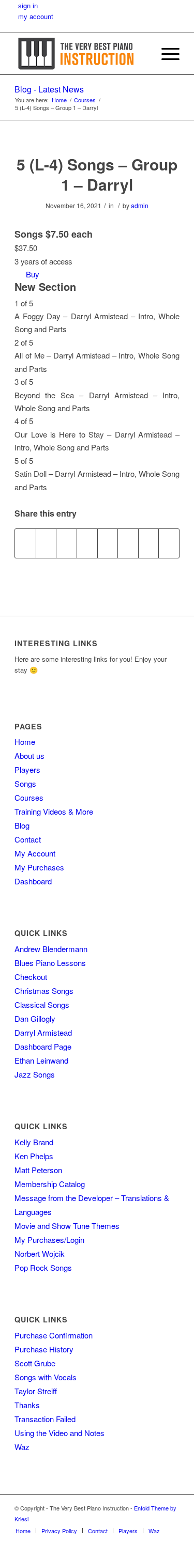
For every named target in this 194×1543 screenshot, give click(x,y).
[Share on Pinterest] (66, 543)
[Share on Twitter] (46, 543)
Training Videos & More (53, 811)
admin (139, 205)
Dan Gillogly (34, 1018)
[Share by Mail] (169, 543)
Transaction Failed (45, 1418)
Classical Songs (41, 1004)
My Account (34, 853)
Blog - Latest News (49, 89)
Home (24, 741)
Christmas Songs (43, 990)
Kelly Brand (33, 1141)
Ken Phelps (33, 1155)
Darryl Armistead (43, 1032)
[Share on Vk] (128, 543)
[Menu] (165, 53)
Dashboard (33, 881)
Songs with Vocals (45, 1376)
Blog (21, 825)
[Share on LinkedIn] (87, 543)
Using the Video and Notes (59, 1432)
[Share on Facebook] (25, 543)
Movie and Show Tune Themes (67, 1225)
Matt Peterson (38, 1169)
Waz (21, 1446)
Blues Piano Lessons (50, 962)
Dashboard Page (42, 1046)
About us (29, 755)
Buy (32, 274)
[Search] (141, 53)
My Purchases (39, 867)
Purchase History (43, 1349)
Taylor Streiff (35, 1390)
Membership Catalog (49, 1183)
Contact (27, 839)
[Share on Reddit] (149, 543)
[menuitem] (141, 53)
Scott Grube (34, 1363)
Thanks (27, 1404)
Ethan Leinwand (41, 1060)
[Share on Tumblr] (108, 543)
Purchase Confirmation (53, 1335)
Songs (25, 783)
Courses (28, 797)
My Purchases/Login (49, 1239)
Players (27, 769)
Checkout (30, 976)
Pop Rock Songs (43, 1267)
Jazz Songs (34, 1074)
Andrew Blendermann (50, 948)
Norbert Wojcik (39, 1253)
